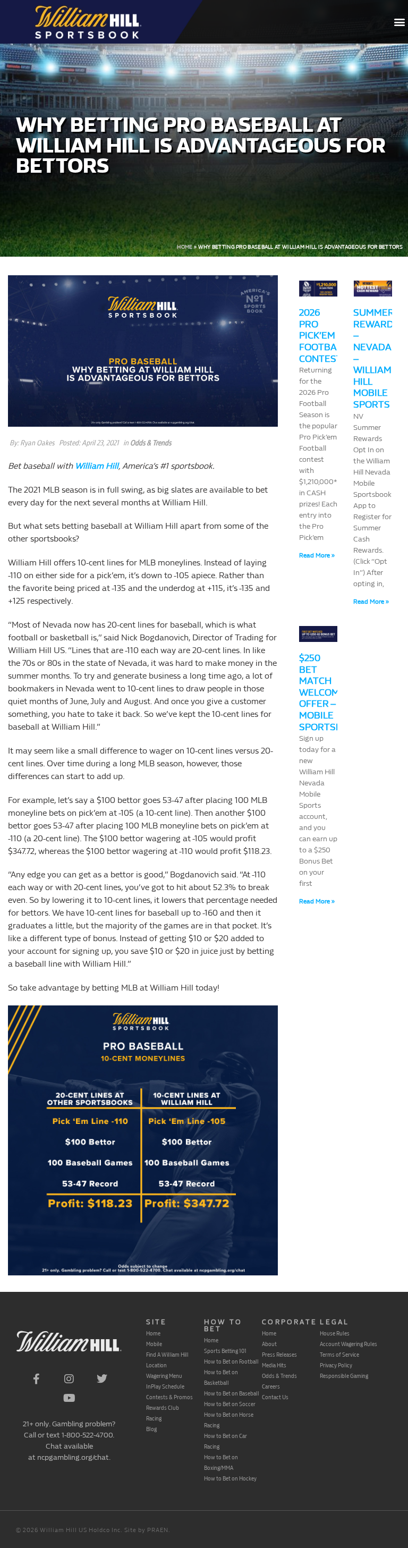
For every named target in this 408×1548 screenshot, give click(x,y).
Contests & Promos (169, 1397)
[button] (399, 22)
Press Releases (279, 1354)
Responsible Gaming (344, 1376)
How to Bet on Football (231, 1361)
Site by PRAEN (146, 1530)
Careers (271, 1386)
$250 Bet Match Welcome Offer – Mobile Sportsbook (330, 693)
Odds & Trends (150, 442)
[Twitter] (102, 1379)
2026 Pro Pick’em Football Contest (322, 335)
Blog (151, 1429)
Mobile (154, 1344)
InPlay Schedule (165, 1386)
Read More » (317, 555)
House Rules (335, 1333)
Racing (154, 1418)
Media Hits (274, 1365)
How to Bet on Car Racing (225, 1441)
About (269, 1344)
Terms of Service (339, 1354)
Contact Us (275, 1397)
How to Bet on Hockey (230, 1478)
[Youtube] (69, 1398)
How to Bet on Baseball (231, 1393)
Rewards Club (162, 1407)
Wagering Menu (164, 1376)
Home (184, 247)
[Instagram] (69, 1379)
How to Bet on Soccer (230, 1404)
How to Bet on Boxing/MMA (221, 1462)
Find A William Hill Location (167, 1360)
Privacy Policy (336, 1365)
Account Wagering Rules (348, 1344)
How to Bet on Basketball (221, 1377)
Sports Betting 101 (225, 1351)
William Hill (96, 466)
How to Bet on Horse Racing (228, 1420)
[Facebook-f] (36, 1379)
